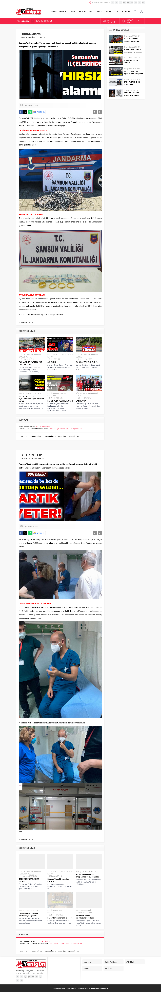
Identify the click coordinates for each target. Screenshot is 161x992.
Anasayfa (24, 37)
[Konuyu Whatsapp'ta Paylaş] (30, 112)
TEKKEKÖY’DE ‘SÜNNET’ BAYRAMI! (29, 880)
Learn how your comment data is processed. (66, 429)
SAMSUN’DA (81, 401)
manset (30, 322)
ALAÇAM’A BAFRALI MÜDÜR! (46, 21)
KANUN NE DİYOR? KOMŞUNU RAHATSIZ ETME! (132, 95)
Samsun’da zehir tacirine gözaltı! (58, 880)
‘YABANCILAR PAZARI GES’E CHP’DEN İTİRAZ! (30, 363)
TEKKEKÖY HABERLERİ (27, 874)
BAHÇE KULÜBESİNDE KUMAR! (60, 401)
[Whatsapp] (135, 2)
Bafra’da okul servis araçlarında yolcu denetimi (87, 875)
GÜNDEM (22, 355)
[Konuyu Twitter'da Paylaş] (25, 112)
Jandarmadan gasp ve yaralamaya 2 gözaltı (28, 914)
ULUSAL (28, 357)
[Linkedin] (124, 2)
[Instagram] (120, 2)
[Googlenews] (143, 2)
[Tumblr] (139, 2)
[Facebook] (112, 2)
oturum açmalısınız (43, 426)
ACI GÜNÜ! (51, 362)
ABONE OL (41, 112)
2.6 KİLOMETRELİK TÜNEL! (87, 362)
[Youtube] (128, 2)
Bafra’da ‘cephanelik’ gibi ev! (59, 918)
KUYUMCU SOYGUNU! (132, 49)
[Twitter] (116, 2)
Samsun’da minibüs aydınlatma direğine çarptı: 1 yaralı (31, 398)
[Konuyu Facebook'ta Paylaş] (21, 112)
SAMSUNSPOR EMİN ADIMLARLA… (132, 83)
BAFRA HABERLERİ (60, 910)
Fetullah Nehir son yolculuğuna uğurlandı (85, 916)
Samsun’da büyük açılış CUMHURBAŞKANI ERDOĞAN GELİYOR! (133, 73)
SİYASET (22, 357)
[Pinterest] (131, 2)
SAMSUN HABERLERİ (33, 355)
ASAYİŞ (31, 37)
